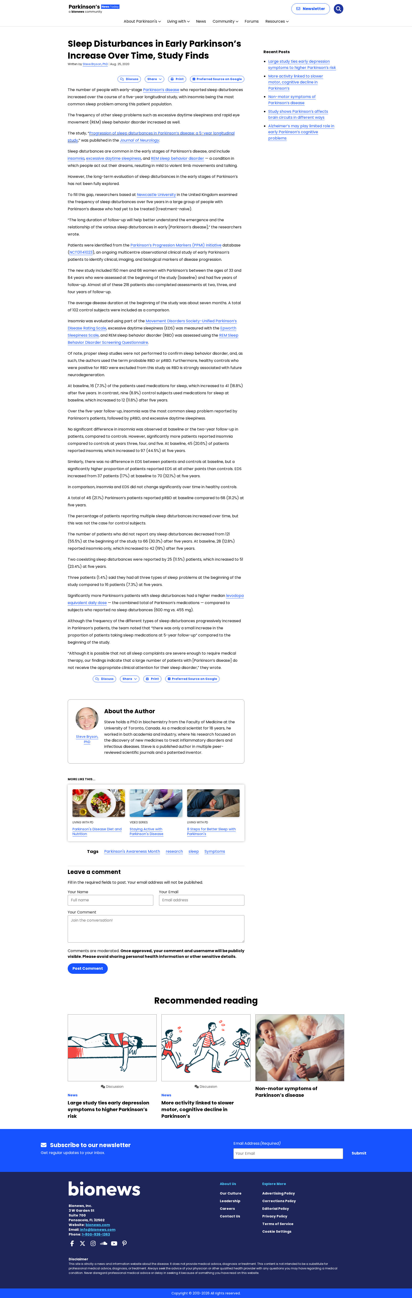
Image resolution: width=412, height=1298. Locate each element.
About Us (228, 1183)
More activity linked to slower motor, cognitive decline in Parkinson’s (295, 82)
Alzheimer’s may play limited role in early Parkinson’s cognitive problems (301, 132)
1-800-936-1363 (96, 1234)
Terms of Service (278, 1223)
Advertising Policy (278, 1193)
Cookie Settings (276, 1231)
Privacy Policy (274, 1216)
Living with (176, 21)
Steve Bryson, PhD (95, 64)
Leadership (230, 1201)
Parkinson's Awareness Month (132, 851)
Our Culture (231, 1193)
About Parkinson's (140, 21)
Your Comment (82, 912)
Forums (252, 21)
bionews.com (98, 1224)
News (201, 21)
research (174, 851)
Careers (227, 1208)
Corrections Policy (279, 1201)
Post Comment (87, 968)
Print (179, 79)
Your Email (168, 892)
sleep (194, 851)
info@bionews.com (97, 1229)
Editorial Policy (275, 1208)
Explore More (274, 1183)
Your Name (78, 892)
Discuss (131, 79)
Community (224, 21)
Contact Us (230, 1216)
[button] (310, 8)
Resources (275, 21)
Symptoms (215, 851)
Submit (359, 1153)
